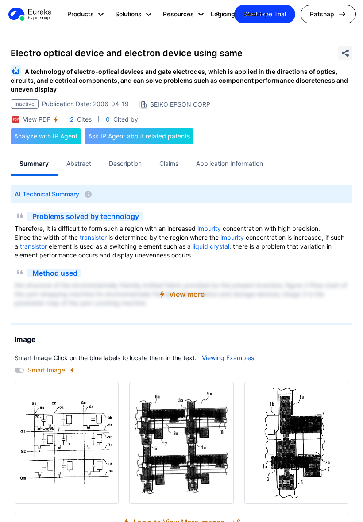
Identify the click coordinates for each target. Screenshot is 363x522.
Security (256, 14)
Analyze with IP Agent (45, 136)
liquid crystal (211, 246)
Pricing (225, 14)
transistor (93, 237)
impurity (209, 228)
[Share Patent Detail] (345, 53)
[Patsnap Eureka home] (29, 14)
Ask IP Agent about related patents (139, 136)
